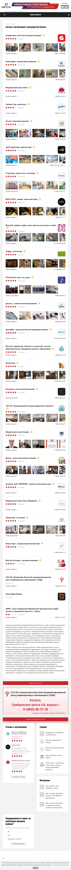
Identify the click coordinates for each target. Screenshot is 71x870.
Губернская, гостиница (15, 518)
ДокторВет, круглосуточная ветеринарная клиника (27, 330)
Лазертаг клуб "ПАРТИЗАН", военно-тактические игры (28, 484)
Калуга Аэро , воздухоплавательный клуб (23, 544)
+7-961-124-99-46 (59, 53)
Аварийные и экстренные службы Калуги (54, 734)
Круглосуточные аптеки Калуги (54, 756)
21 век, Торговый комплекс (17, 121)
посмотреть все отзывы (18, 777)
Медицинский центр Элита (17, 88)
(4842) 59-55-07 (60, 398)
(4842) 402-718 (60, 586)
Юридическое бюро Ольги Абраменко (22, 501)
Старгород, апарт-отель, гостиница (21, 173)
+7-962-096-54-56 (59, 450)
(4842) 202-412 (60, 295)
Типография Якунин (14, 594)
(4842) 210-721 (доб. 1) (57, 165)
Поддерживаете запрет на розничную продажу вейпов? (18, 821)
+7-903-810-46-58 (59, 476)
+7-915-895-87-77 (59, 269)
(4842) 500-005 (60, 536)
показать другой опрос (18, 843)
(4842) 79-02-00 (60, 139)
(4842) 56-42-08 (60, 321)
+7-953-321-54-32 (59, 381)
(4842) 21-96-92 (60, 493)
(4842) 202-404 (60, 79)
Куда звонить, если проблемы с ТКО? (52, 787)
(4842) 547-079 (60, 355)
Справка (43, 727)
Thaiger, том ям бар (14, 251)
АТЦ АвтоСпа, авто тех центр (18, 277)
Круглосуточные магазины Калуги (55, 749)
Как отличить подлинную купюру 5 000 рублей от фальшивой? (54, 795)
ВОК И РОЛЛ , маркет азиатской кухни (22, 199)
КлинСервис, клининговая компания (21, 61)
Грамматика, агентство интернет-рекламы (24, 35)
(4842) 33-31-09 (60, 569)
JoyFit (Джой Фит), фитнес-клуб (19, 147)
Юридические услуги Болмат (18, 432)
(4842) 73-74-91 (60, 617)
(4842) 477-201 (60, 96)
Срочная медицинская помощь (53, 741)
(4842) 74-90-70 (60, 113)
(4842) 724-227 (60, 424)
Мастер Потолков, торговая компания (22, 560)
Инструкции (45, 780)
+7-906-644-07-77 (59, 552)
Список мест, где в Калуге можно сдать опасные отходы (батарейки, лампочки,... (55, 766)
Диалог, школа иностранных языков (21, 458)
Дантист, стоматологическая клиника (22, 303)
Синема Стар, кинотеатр (16, 104)
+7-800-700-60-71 (59, 191)
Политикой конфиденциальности (60, 865)
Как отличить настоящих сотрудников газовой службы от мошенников (54, 805)
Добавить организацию (35, 683)
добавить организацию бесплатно (35, 719)
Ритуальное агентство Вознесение (20, 389)
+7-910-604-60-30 (59, 243)
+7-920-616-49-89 (59, 509)
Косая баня (11, 363)
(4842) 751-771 (60, 217)
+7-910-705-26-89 (59, 338)
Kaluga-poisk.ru (35, 15)
